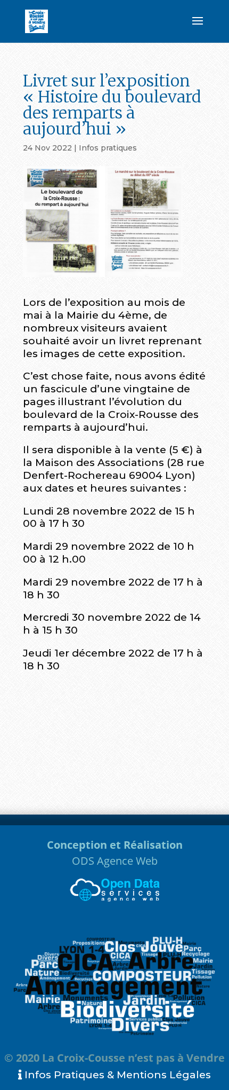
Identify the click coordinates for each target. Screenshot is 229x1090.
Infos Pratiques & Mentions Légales (116, 1075)
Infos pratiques (108, 148)
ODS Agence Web (115, 861)
